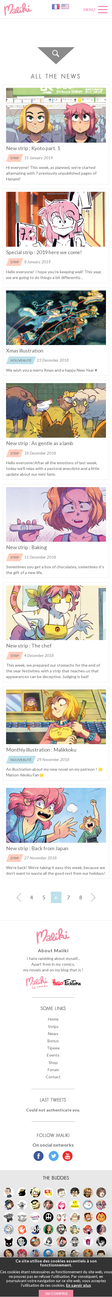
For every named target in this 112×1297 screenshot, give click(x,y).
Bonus (53, 1040)
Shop (53, 1062)
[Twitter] (52, 1156)
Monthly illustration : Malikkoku (41, 749)
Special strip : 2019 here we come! (44, 252)
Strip (14, 158)
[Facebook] (38, 1156)
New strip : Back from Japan (37, 848)
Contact (53, 1076)
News (53, 1033)
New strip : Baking (26, 547)
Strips (53, 1026)
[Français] (56, 6)
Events (53, 1055)
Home (53, 1019)
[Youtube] (66, 1156)
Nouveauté (21, 360)
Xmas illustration (24, 350)
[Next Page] (93, 897)
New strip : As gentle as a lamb (39, 443)
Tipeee (53, 1047)
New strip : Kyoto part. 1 (33, 148)
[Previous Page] (19, 897)
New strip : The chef (29, 645)
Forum (53, 1069)
